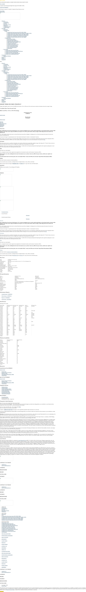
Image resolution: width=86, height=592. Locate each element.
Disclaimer (28, 215)
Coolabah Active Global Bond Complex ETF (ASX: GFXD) (17, 36)
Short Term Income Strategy (11, 39)
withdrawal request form (8, 409)
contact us (21, 255)
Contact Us (3, 59)
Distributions (2, 125)
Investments (2, 233)
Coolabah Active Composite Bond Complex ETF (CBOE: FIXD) (17, 35)
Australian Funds (6, 30)
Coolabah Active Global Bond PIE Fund (11, 54)
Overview (1, 121)
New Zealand (6, 49)
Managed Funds (8, 80)
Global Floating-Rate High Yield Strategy (14, 41)
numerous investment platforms (12, 251)
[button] (43, 61)
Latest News (4, 56)
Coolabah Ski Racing (7, 26)
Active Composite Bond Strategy (12, 46)
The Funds (3, 28)
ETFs (6, 31)
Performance (6, 29)
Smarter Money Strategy (11, 81)
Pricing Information (3, 123)
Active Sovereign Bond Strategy (12, 45)
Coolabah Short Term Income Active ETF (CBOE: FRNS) (16, 32)
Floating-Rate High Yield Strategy (12, 40)
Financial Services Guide (10, 589)
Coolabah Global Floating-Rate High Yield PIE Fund (14, 51)
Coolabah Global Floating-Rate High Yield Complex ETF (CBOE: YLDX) (19, 33)
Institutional (4, 97)
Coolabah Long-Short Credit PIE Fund (11, 52)
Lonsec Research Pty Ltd (22, 440)
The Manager (6, 21)
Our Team (5, 23)
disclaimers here (15, 255)
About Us (3, 63)
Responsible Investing (7, 24)
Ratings (1, 250)
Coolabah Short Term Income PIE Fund (11, 50)
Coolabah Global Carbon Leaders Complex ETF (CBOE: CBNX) (17, 34)
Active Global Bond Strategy (12, 47)
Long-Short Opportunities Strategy (12, 44)
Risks (1, 240)
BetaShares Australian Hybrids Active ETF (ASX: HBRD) (16, 37)
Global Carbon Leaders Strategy (12, 42)
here (44, 139)
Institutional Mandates (7, 98)
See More (1, 290)
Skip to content (2, 0)
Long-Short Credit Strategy (11, 43)
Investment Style (6, 22)
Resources (1, 126)
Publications (4, 58)
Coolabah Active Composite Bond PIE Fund (12, 53)
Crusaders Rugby (6, 27)
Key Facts (1, 122)
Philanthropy (6, 25)
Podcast (3, 57)
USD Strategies (9, 48)
